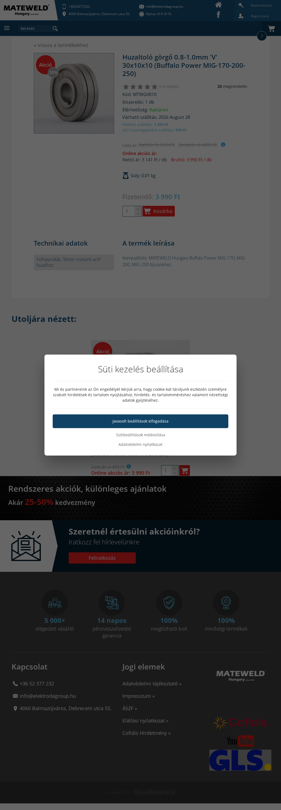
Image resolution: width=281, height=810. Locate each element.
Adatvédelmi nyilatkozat (140, 444)
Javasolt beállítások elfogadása (140, 421)
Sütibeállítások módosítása (140, 434)
